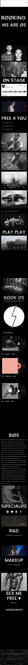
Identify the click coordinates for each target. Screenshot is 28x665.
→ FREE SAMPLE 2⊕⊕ (7, 126)
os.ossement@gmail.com (14, 301)
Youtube (15, 659)
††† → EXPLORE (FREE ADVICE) (10, 211)
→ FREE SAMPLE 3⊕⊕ (7, 129)
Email (19, 659)
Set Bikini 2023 (6, 97)
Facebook (9, 659)
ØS (1, 97)
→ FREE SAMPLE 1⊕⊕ (7, 123)
